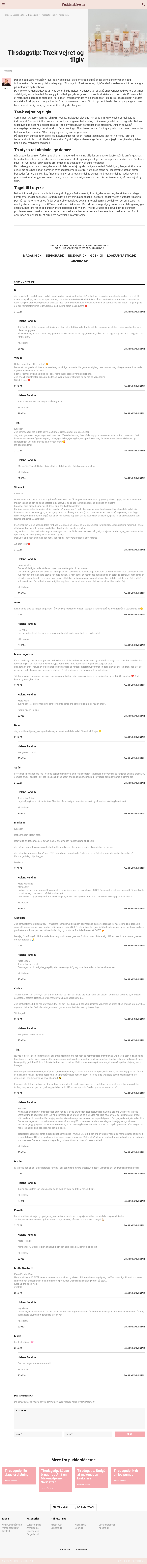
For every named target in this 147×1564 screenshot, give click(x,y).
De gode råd (33, 1534)
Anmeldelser (33, 1528)
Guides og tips (19, 15)
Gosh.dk (96, 255)
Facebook (65, 1549)
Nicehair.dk (77, 255)
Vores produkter (10, 1528)
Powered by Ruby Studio (131, 1561)
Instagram (81, 1549)
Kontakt (6, 1531)
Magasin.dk (32, 255)
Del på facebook (85, 1507)
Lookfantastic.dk (121, 255)
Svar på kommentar (134, 312)
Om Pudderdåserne (12, 1524)
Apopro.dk (79, 261)
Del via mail (63, 1507)
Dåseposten (33, 1531)
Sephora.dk (55, 255)
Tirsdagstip (33, 15)
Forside (7, 15)
